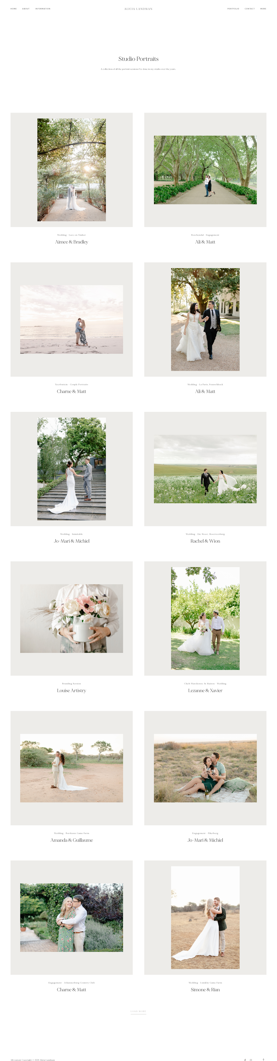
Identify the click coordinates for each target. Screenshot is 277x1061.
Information (42, 9)
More (263, 9)
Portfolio (233, 9)
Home (14, 9)
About (26, 9)
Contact (250, 9)
